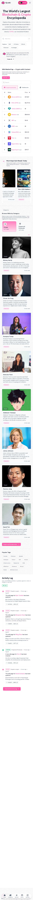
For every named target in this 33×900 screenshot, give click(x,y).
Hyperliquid (15, 149)
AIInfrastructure (14, 570)
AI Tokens (16, 44)
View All (5, 77)
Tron (13, 138)
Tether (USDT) (16, 108)
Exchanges (14, 47)
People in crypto (15, 591)
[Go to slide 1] (27, 234)
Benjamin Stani (20, 615)
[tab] (10, 87)
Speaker (21, 556)
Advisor (13, 559)
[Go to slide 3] (30, 234)
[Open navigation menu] (30, 2)
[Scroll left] (3, 185)
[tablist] (16, 87)
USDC (13, 126)
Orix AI (19, 654)
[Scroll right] (29, 185)
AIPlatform (6, 566)
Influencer (14, 566)
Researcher (16, 563)
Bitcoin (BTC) (16, 97)
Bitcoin (23, 44)
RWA (24, 563)
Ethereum (6, 47)
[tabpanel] (16, 122)
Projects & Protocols (17, 649)
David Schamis (20, 674)
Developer (5, 559)
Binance (14, 114)
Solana (5, 570)
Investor (26, 559)
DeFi (10, 44)
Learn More (10, 58)
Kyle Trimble (19, 595)
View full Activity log (11, 689)
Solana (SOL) (15, 132)
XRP (13, 120)
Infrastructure (6, 563)
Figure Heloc (15, 144)
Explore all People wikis (10, 544)
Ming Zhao (19, 634)
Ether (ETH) (15, 103)
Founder (5, 556)
